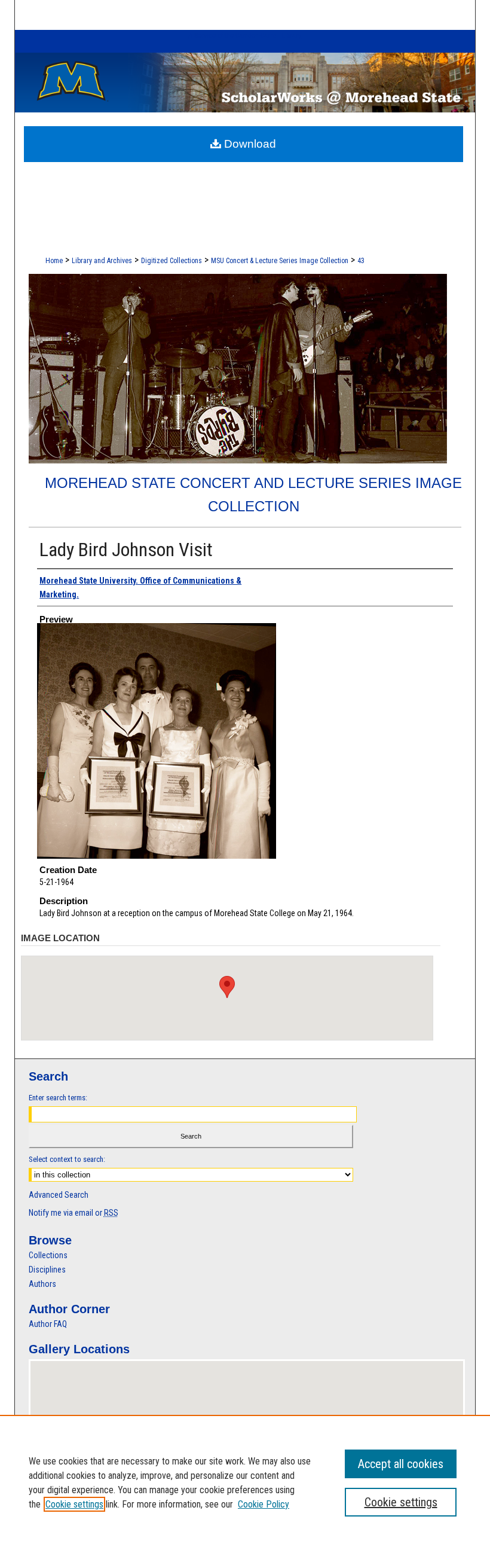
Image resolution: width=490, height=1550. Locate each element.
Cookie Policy (263, 1504)
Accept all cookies (400, 1464)
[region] (245, 1482)
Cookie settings (74, 1504)
